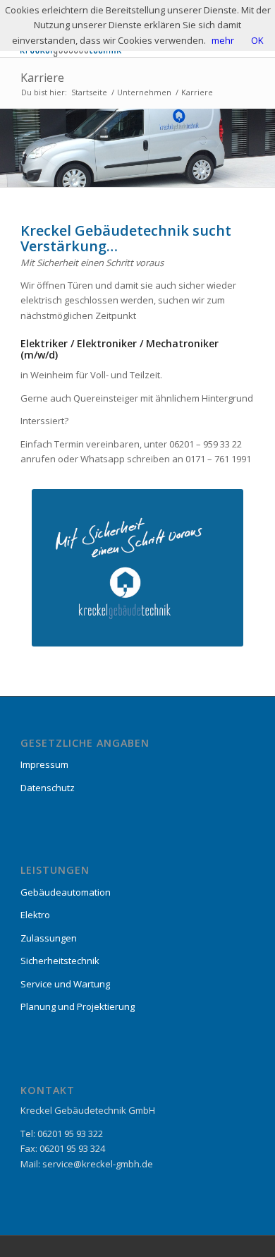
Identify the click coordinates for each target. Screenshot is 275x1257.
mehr (223, 40)
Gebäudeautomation (65, 892)
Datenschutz (47, 787)
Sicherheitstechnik (59, 960)
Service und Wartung (65, 984)
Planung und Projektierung (77, 1006)
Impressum (44, 764)
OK (257, 40)
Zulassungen (48, 938)
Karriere (42, 77)
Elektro (35, 914)
